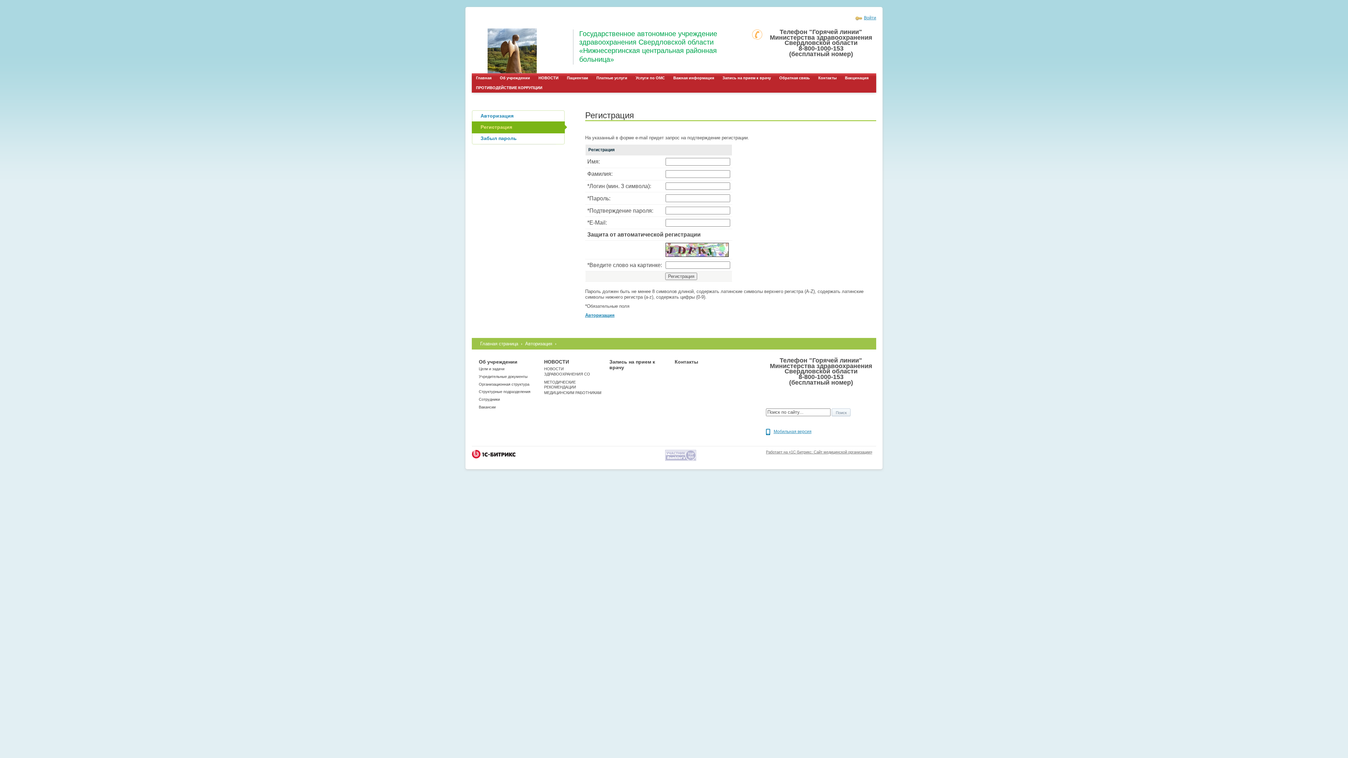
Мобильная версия (793, 431)
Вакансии (487, 407)
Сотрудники (489, 399)
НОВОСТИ (548, 78)
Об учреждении (515, 78)
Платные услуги (611, 78)
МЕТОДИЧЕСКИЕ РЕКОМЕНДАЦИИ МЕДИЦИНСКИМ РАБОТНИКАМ (572, 387)
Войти (870, 17)
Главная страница (499, 343)
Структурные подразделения (504, 392)
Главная (483, 78)
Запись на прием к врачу (746, 78)
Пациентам (577, 78)
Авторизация (538, 343)
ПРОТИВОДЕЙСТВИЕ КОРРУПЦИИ (509, 88)
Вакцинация (856, 78)
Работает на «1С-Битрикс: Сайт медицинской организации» (819, 452)
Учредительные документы (503, 376)
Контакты (827, 78)
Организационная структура (504, 384)
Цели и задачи (491, 369)
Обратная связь (794, 78)
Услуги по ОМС (650, 78)
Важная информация (693, 78)
